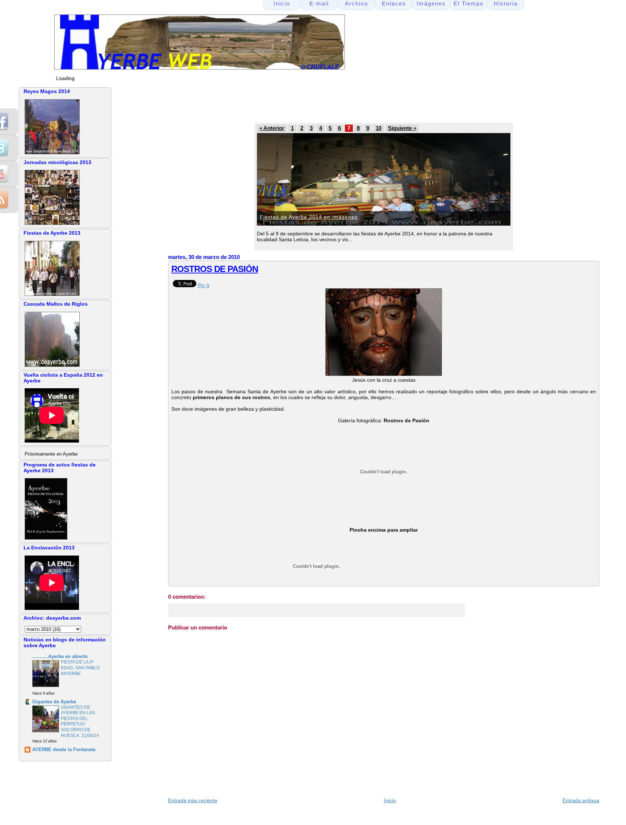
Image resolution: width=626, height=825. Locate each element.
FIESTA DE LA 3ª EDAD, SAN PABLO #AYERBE (80, 667)
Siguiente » (402, 128)
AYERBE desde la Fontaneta (63, 749)
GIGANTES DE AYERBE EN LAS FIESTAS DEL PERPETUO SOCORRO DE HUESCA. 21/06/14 (80, 721)
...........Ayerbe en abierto (60, 656)
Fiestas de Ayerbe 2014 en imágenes (309, 217)
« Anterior (271, 128)
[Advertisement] (305, 103)
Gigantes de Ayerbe (54, 701)
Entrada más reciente (192, 800)
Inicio (390, 800)
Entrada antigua (581, 800)
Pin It (203, 285)
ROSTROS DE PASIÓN (214, 269)
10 (378, 128)
